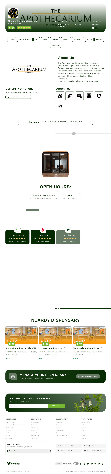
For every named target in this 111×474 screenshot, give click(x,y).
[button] (29, 451)
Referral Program (61, 435)
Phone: (68, 446)
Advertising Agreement (87, 471)
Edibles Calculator (11, 433)
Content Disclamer (100, 471)
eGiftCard (8, 438)
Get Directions (25, 39)
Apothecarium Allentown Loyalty (18, 97)
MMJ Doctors (9, 422)
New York (84, 438)
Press (58, 433)
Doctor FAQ (34, 430)
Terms (67, 471)
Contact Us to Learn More (88, 376)
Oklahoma (85, 427)
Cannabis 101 (35, 422)
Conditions (34, 424)
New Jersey (85, 433)
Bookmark (78, 39)
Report (99, 39)
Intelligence (34, 438)
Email (45, 39)
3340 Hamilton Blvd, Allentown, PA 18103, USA (62, 122)
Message (55, 45)
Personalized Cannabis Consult (15, 424)
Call (36, 39)
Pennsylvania (86, 422)
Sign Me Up (56, 406)
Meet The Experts (36, 435)
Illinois (84, 430)
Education (8, 430)
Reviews (66, 39)
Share (89, 39)
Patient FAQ (34, 427)
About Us (59, 422)
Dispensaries (9, 427)
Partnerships (60, 430)
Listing (12, 39)
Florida (84, 435)
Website (55, 39)
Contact (58, 424)
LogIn (58, 463)
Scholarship (34, 433)
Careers (58, 427)
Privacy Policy (74, 471)
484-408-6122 (95, 24)
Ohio (83, 424)
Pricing (7, 435)
